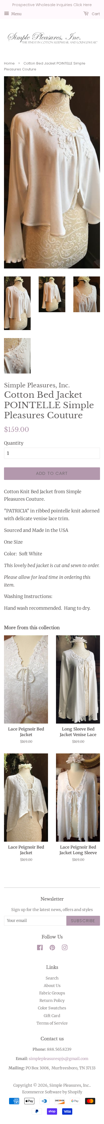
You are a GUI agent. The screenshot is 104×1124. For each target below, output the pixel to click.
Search (52, 978)
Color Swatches (52, 1008)
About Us (52, 985)
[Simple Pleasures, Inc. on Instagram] (64, 948)
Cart (95, 13)
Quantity (13, 443)
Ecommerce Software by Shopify (52, 1092)
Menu (16, 13)
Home (9, 63)
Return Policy (52, 1000)
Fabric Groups (52, 993)
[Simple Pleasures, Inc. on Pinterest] (52, 948)
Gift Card (52, 1015)
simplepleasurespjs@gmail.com (58, 1058)
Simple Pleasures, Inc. (69, 1085)
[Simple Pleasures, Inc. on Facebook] (40, 948)
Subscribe (83, 921)
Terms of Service (52, 1023)
